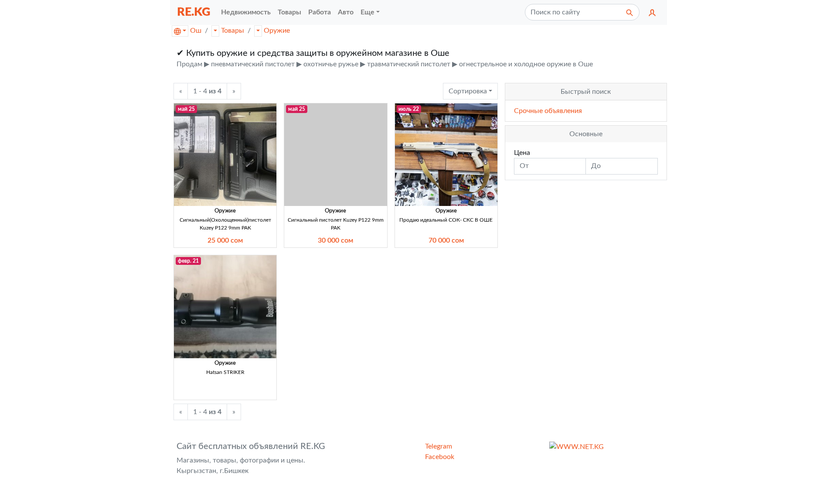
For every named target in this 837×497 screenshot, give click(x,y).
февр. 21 (188, 261)
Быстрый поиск (586, 91)
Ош (195, 30)
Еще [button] (367, 12)
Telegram (438, 446)
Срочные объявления (548, 110)
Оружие (277, 30)
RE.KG (194, 12)
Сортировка (468, 91)
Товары (232, 30)
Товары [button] (289, 12)
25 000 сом (225, 240)
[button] (652, 12)
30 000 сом (335, 240)
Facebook (439, 456)
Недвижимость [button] (246, 12)
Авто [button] (346, 12)
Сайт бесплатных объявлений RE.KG (251, 446)
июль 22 (408, 109)
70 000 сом (446, 240)
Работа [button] (319, 12)
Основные (585, 133)
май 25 (186, 109)
